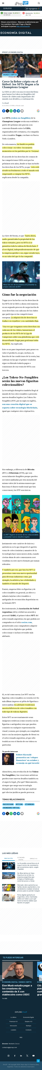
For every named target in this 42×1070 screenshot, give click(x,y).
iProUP (7, 103)
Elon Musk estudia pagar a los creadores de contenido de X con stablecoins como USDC (17, 990)
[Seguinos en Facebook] (15, 1056)
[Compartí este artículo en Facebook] (3, 111)
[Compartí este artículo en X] (7, 111)
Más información (23, 26)
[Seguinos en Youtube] (33, 1056)
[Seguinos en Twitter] (27, 1056)
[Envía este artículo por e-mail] (22, 111)
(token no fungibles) (21, 118)
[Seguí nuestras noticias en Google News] (38, 111)
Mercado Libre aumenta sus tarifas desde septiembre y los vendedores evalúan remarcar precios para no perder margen (28, 888)
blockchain (8, 804)
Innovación (13, 1026)
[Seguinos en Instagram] (8, 1056)
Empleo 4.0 (28, 1021)
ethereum (29, 804)
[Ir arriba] (38, 1060)
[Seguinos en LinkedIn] (21, 1056)
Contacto (28, 1030)
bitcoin (19, 804)
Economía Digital (28, 1017)
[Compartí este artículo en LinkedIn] (14, 111)
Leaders (13, 1030)
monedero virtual (11, 808)
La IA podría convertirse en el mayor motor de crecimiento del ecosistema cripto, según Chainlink (28, 866)
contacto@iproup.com (9, 1047)
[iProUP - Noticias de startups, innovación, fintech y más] (21, 3)
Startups (28, 1026)
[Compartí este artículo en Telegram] (18, 111)
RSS (21, 1037)
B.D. (6, 998)
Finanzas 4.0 (13, 1021)
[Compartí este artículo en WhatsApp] (11, 111)
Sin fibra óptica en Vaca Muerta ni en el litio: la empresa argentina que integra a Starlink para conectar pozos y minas (25, 877)
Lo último (13, 1017)
